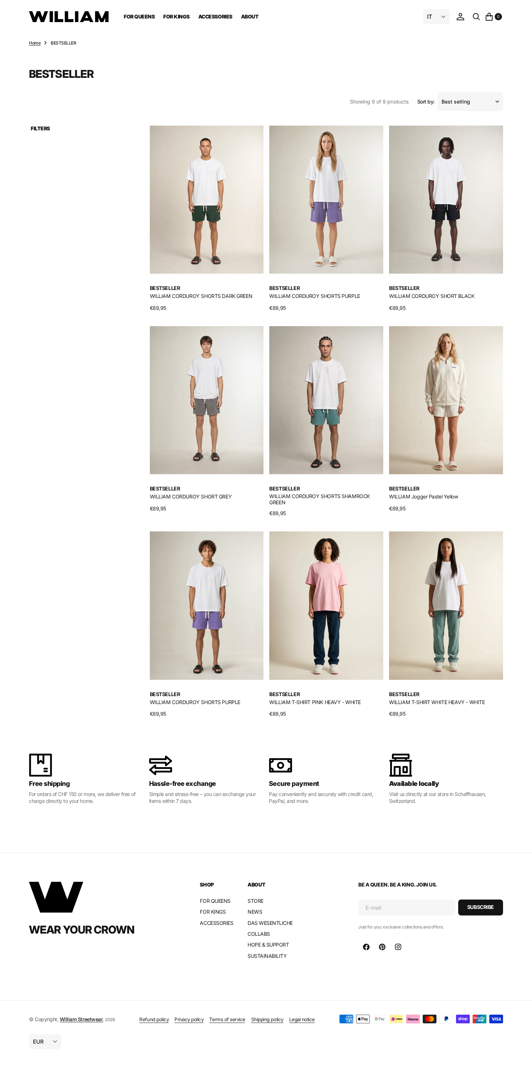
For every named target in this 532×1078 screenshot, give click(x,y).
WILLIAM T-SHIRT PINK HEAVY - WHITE (315, 702)
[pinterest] (382, 947)
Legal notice (302, 1019)
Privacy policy (188, 1019)
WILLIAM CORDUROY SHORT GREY (191, 496)
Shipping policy (267, 1019)
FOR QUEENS (139, 16)
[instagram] (398, 947)
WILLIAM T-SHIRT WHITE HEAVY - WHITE (437, 702)
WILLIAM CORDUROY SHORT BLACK (431, 296)
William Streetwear (81, 1019)
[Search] (476, 17)
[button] (460, 17)
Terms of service (227, 1019)
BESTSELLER (165, 288)
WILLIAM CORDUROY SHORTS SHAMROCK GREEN (319, 499)
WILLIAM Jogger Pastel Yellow (423, 496)
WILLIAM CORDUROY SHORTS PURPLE (314, 296)
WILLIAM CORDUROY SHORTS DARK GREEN (201, 296)
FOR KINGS (176, 16)
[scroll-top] (519, 1065)
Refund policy (154, 1019)
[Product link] (207, 200)
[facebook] (366, 947)
